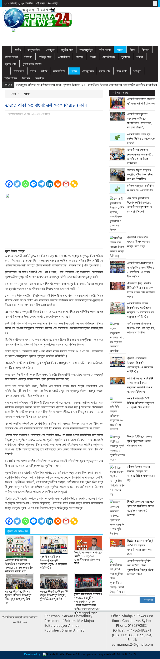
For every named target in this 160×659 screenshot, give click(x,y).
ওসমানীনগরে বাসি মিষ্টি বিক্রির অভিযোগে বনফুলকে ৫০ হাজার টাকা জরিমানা (140, 402)
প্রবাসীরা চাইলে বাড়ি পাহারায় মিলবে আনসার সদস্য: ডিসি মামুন (138, 241)
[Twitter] (17, 184)
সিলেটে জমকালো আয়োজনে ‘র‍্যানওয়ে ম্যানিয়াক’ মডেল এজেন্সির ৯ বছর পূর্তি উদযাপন (140, 508)
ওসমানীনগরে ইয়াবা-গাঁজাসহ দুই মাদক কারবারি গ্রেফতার (141, 101)
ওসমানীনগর (64, 57)
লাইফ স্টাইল (11, 57)
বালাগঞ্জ (80, 57)
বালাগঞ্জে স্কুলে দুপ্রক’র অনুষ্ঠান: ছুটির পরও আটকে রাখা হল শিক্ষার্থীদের (140, 174)
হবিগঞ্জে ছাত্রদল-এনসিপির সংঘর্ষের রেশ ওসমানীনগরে (140, 188)
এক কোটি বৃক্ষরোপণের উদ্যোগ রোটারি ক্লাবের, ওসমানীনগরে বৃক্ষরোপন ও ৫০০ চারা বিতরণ (139, 204)
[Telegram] (41, 184)
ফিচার (132, 50)
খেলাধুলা (50, 50)
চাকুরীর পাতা (67, 50)
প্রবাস (120, 50)
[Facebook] (9, 184)
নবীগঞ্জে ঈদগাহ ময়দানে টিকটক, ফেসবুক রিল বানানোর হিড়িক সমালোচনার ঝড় (141, 473)
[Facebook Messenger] (33, 184)
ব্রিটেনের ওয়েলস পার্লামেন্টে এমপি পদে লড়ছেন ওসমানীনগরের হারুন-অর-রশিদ (88, 558)
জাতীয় (18, 50)
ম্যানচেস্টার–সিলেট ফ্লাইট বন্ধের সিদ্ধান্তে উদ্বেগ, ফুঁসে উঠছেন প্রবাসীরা (54, 595)
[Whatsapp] (25, 184)
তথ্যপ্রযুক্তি (86, 50)
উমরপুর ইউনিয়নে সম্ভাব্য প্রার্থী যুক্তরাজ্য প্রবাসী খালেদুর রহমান (140, 440)
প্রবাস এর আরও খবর (17, 531)
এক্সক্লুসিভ (88, 71)
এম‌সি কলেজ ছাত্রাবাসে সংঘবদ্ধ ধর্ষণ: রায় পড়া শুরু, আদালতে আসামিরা (141, 327)
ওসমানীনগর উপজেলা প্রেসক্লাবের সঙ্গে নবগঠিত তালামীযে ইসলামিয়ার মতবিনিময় (140, 156)
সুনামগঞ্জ (125, 57)
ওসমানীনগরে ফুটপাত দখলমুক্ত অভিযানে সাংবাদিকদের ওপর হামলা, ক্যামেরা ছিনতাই (139, 120)
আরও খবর (148, 600)
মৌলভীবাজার (108, 57)
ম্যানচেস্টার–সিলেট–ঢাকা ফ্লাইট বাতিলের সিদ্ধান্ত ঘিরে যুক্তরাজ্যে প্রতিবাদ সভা (18, 597)
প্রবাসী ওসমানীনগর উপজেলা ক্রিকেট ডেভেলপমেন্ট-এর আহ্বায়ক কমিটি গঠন (53, 562)
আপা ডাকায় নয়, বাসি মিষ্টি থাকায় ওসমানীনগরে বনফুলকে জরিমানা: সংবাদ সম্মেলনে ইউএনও (140, 385)
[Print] (57, 184)
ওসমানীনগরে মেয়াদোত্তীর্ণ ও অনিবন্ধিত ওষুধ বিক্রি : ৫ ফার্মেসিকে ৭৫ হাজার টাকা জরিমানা (140, 269)
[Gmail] (66, 184)
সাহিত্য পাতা (45, 57)
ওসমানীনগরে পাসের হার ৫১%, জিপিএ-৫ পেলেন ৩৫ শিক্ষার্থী (141, 138)
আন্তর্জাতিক (34, 50)
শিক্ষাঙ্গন (28, 57)
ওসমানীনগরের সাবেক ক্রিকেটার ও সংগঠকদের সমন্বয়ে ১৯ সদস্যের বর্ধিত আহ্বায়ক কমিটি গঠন (19, 565)
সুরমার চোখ (10, 64)
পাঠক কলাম (105, 50)
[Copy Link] (74, 184)
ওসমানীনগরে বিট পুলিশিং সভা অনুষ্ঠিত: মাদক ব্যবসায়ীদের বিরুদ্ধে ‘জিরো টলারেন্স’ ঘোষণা (140, 567)
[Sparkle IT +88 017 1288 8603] (89, 654)
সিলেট (93, 57)
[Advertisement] (54, 148)
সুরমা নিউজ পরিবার (32, 64)
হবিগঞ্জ (139, 57)
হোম (13, 94)
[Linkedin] (49, 184)
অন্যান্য (39, 78)
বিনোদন (145, 50)
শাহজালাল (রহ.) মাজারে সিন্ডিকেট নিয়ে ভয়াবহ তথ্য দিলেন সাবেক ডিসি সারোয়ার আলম (141, 289)
